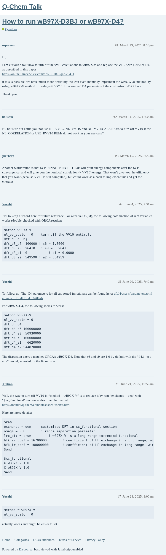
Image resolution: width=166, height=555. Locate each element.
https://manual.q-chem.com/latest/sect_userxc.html (36, 404)
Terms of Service (70, 540)
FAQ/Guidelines (43, 540)
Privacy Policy (95, 540)
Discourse (25, 549)
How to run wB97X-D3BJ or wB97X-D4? (63, 21)
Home (6, 540)
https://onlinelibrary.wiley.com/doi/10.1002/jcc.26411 (38, 74)
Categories (21, 540)
